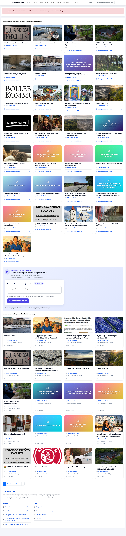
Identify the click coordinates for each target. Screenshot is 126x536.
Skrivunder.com (18, 3)
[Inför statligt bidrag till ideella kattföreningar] (17, 159)
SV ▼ (30, 2)
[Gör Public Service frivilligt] (47, 98)
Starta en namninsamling (105, 2)
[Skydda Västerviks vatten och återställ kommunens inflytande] (78, 220)
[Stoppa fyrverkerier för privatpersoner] (17, 220)
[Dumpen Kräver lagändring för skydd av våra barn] (109, 129)
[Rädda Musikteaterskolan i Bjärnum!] (47, 189)
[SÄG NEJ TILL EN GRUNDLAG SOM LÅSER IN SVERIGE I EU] (47, 159)
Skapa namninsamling (19, 301)
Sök (76, 2)
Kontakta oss (60, 2)
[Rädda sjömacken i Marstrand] (47, 38)
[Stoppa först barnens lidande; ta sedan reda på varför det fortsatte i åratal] (17, 69)
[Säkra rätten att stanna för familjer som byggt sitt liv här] (47, 129)
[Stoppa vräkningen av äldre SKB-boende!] (109, 220)
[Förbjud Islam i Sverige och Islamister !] (109, 159)
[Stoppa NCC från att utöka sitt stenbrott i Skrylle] (78, 129)
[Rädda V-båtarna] (47, 68)
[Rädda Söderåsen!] (109, 98)
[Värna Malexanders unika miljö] (109, 68)
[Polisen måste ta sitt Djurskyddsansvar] (78, 39)
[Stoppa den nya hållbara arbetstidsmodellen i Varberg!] (17, 250)
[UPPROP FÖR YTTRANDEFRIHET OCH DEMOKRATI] (17, 129)
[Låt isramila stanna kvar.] (17, 189)
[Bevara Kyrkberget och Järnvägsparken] (78, 159)
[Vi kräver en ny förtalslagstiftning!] (17, 38)
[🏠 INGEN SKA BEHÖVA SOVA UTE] (47, 219)
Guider (5, 503)
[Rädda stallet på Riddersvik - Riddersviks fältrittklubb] (109, 39)
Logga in (90, 2)
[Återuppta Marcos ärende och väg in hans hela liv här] (78, 99)
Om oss (68, 2)
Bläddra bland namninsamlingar (44, 2)
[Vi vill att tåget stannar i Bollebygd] (17, 98)
